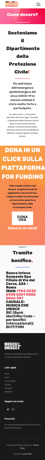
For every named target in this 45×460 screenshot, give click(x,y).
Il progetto (8, 388)
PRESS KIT (9, 392)
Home (7, 374)
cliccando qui (16, 428)
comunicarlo (27, 454)
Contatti (8, 385)
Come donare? (10, 381)
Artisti (7, 377)
